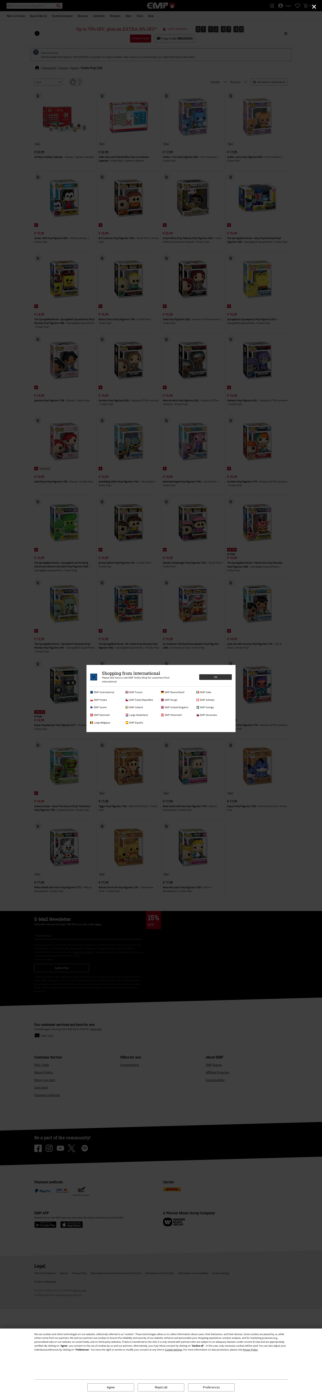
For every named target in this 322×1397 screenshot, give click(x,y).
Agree (111, 1387)
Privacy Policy (250, 1349)
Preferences (211, 1387)
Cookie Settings (173, 1349)
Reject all (161, 1387)
